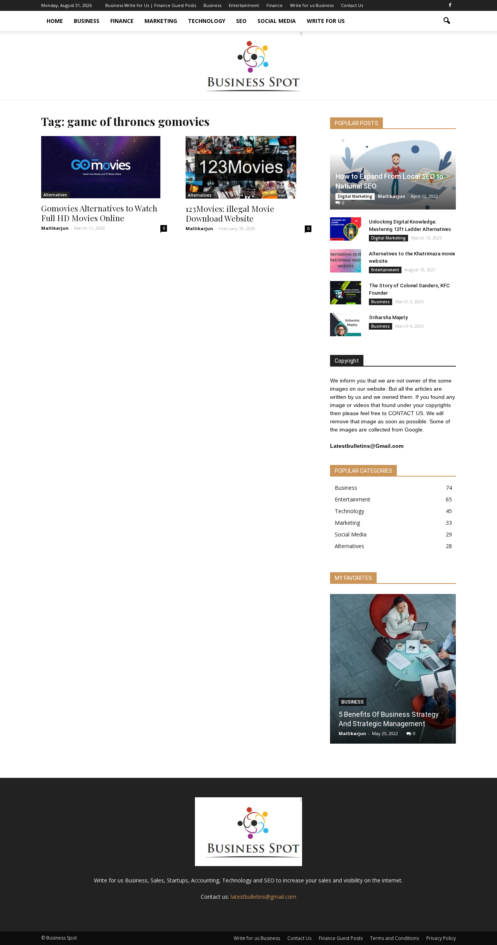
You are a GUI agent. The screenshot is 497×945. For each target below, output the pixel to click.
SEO (241, 20)
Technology (206, 20)
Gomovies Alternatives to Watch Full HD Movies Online (99, 213)
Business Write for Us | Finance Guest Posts (150, 5)
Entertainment (244, 5)
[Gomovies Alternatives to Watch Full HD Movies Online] (104, 167)
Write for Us (326, 20)
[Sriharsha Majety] (345, 324)
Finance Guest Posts (341, 938)
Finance (274, 5)
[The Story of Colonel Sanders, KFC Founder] (345, 292)
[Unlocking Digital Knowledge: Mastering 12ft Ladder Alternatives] (345, 229)
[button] (446, 21)
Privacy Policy (441, 938)
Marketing (160, 20)
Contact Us (352, 5)
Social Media (276, 20)
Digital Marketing (355, 196)
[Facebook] (450, 5)
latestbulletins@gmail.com (263, 896)
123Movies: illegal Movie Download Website (230, 213)
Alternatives (55, 194)
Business (212, 5)
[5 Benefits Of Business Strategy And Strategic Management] (393, 671)
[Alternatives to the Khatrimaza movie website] (345, 260)
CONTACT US (405, 413)
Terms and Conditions (394, 938)
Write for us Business (312, 5)
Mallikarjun (55, 228)
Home (55, 20)
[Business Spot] (248, 65)
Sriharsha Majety (388, 317)
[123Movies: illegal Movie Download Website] (248, 167)
